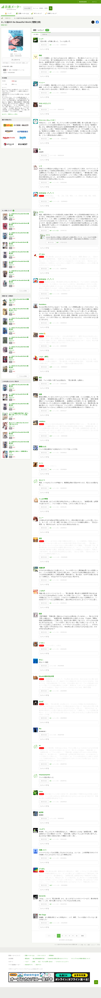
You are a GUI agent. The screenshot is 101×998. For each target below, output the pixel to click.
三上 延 (11, 416)
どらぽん (42, 869)
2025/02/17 (64, 367)
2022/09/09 (63, 691)
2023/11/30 (63, 507)
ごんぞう (42, 829)
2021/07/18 (63, 904)
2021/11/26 (63, 839)
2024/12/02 (63, 383)
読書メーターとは (29, 955)
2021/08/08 (64, 885)
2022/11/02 (63, 649)
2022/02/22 (61, 818)
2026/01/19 (64, 138)
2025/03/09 (63, 346)
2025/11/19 (61, 155)
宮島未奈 (11, 454)
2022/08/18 (63, 718)
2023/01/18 (63, 632)
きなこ (41, 659)
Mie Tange (42, 915)
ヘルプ (26, 961)
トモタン (42, 643)
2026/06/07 (63, 72)
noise (41, 791)
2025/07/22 (63, 230)
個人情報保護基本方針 (39, 958)
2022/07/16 (63, 764)
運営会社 (27, 958)
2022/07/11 (63, 780)
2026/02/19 (61, 109)
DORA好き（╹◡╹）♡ (46, 193)
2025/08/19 (64, 201)
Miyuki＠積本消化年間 (46, 676)
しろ (40, 166)
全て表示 (36, 34)
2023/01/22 (63, 603)
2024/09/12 (63, 452)
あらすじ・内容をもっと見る (9, 114)
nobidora (42, 421)
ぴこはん (42, 254)
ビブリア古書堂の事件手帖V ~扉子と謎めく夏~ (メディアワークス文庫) (19, 414)
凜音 (40, 538)
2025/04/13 (63, 323)
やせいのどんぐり (45, 103)
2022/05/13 (63, 801)
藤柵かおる (42, 446)
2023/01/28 (63, 580)
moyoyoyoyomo (44, 774)
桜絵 (40, 55)
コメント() (55, 44)
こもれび (42, 590)
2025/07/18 (63, 268)
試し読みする (16, 59)
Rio (40, 728)
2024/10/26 (64, 436)
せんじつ (42, 480)
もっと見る (24, 290)
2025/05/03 (64, 293)
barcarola (42, 896)
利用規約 (51, 955)
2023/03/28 (64, 557)
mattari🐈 (42, 333)
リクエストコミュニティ (62, 961)
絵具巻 (41, 812)
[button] (50, 8)
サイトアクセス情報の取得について (80, 958)
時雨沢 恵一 (8, 18)
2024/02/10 (63, 488)
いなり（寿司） (44, 356)
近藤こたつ (42, 850)
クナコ (41, 212)
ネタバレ (44, 34)
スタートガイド (41, 955)
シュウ (41, 39)
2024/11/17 (63, 410)
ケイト (41, 463)
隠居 (40, 613)
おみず (41, 701)
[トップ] (2, 18)
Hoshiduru (42, 304)
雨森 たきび (12, 426)
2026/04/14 (63, 92)
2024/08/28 (63, 469)
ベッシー (42, 82)
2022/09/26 (61, 665)
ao (40, 745)
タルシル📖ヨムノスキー (47, 120)
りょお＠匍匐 (43, 499)
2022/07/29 (61, 734)
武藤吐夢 (42, 568)
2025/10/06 (63, 182)
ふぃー (41, 517)
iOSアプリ (38, 964)
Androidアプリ (29, 964)
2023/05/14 (63, 527)
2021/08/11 (63, 858)
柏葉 (40, 394)
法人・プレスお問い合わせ (45, 961)
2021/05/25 (64, 922)
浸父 (40, 377)
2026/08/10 (63, 44)
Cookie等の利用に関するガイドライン (58, 958)
